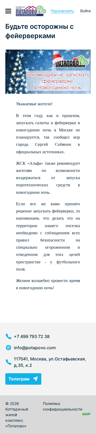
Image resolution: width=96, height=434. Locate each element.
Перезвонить (62, 11)
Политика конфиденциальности (62, 406)
